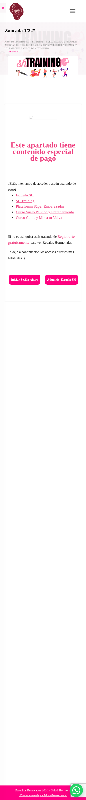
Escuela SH (25, 195)
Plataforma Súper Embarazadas (40, 206)
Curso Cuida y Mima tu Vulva (39, 218)
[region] (43, 760)
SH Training (25, 201)
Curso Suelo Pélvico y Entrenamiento (45, 212)
